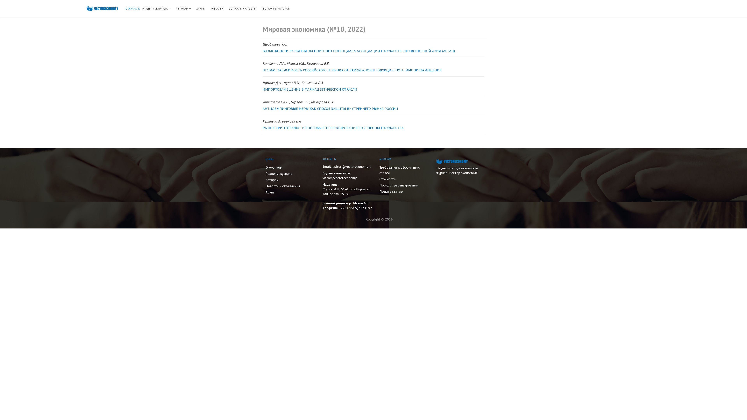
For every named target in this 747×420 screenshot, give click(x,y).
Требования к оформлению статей (399, 170)
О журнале (273, 167)
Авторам (272, 180)
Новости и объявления (283, 186)
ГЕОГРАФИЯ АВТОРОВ (276, 8)
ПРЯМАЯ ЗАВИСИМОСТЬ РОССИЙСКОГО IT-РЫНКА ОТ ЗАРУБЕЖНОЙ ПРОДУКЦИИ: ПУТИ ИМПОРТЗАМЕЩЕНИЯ (352, 70)
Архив (270, 192)
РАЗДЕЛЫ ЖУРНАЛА (155, 8)
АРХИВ (200, 8)
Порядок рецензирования (398, 185)
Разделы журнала (279, 173)
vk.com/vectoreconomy (340, 178)
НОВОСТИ (217, 8)
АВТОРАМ (182, 8)
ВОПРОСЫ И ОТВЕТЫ (242, 8)
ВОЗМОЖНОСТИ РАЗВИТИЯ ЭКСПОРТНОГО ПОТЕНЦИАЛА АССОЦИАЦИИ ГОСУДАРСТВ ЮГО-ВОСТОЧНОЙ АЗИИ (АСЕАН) (359, 51)
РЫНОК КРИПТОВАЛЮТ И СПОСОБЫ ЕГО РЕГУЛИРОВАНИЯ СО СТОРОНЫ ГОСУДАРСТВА (333, 128)
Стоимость (387, 179)
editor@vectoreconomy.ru (351, 166)
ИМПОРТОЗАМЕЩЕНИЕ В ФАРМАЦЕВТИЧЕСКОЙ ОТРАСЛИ (310, 89)
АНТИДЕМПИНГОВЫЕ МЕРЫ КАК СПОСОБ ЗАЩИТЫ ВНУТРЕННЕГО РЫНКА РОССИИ (330, 108)
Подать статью (391, 191)
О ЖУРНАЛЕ (132, 8)
